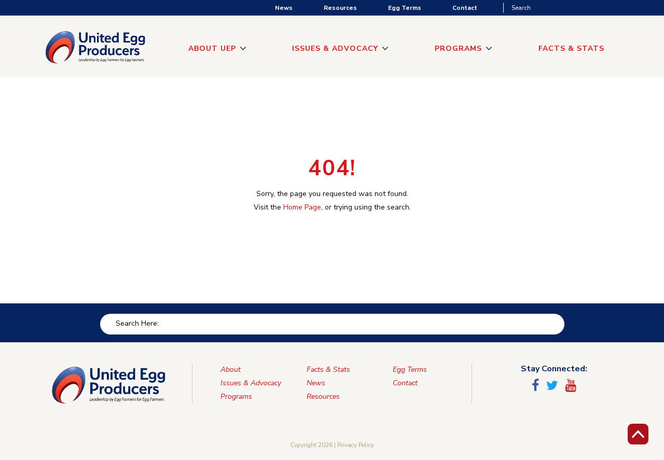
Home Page (302, 207)
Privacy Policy (355, 445)
